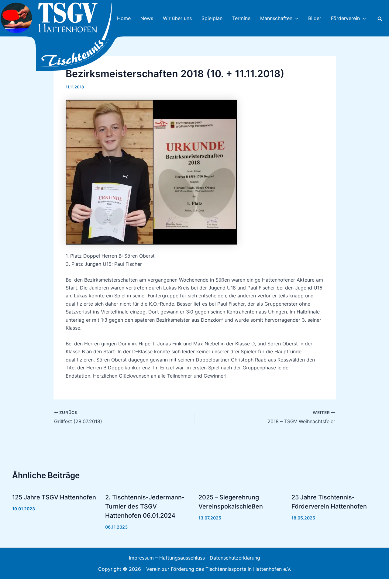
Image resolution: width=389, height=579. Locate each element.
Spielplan (211, 18)
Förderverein (345, 18)
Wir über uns (177, 18)
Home (124, 18)
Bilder (314, 18)
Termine (241, 18)
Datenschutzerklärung (235, 558)
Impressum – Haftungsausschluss (167, 558)
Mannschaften (276, 18)
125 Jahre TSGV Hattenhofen (54, 497)
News (146, 18)
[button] (295, 18)
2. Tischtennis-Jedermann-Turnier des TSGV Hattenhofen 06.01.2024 (144, 506)
